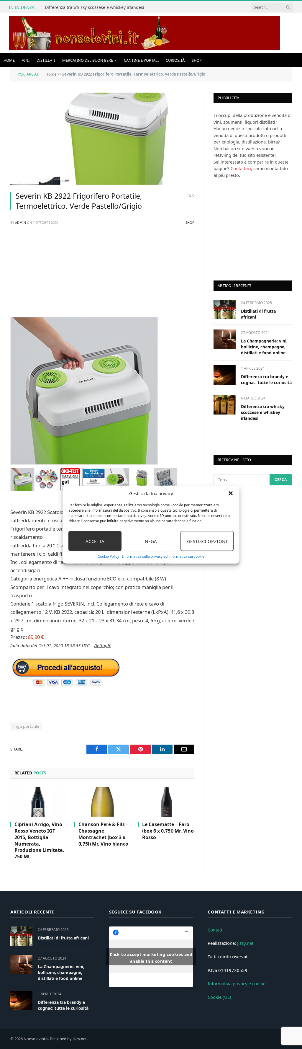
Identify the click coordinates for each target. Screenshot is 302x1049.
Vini (25, 60)
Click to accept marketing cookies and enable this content (151, 958)
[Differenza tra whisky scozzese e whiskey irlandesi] (225, 404)
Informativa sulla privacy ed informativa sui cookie (163, 556)
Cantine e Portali (141, 60)
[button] (231, 493)
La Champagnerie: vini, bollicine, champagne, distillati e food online (264, 346)
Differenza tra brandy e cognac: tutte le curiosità (266, 379)
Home (9, 60)
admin (20, 222)
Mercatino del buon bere (87, 60)
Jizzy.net (245, 943)
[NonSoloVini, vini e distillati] (144, 33)
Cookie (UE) (219, 997)
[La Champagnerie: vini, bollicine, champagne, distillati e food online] (225, 339)
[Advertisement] (102, 275)
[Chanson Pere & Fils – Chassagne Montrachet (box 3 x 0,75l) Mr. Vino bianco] (102, 802)
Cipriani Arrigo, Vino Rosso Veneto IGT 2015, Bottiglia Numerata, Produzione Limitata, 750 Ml (39, 840)
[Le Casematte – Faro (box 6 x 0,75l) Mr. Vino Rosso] (166, 802)
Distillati (46, 60)
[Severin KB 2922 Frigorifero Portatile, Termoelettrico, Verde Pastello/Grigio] (102, 139)
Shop (197, 60)
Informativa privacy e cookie (236, 983)
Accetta (95, 541)
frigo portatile (26, 726)
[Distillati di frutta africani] (225, 309)
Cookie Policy (108, 556)
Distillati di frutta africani (258, 314)
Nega (151, 541)
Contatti (216, 930)
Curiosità (175, 60)
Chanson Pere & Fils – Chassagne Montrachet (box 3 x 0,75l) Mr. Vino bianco (103, 834)
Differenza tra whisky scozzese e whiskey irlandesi (94, 7)
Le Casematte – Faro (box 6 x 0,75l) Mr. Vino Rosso (168, 831)
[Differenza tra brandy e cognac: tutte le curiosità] (225, 374)
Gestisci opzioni (207, 541)
